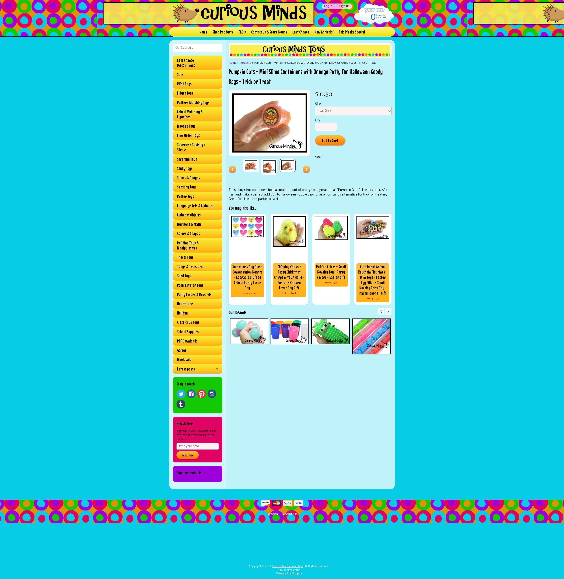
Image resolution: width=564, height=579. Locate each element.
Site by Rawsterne (289, 570)
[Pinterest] (201, 393)
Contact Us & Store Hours (269, 31)
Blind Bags (184, 83)
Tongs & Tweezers (190, 266)
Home (203, 31)
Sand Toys (184, 275)
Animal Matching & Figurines (190, 114)
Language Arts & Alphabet (195, 205)
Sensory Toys (186, 186)
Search (272, 514)
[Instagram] (212, 393)
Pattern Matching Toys (193, 102)
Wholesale (184, 359)
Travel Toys (185, 257)
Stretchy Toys (187, 159)
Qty (317, 120)
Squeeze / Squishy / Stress (191, 147)
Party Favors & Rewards (194, 294)
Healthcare (185, 303)
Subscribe (187, 455)
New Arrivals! (324, 31)
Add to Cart (330, 140)
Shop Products (223, 31)
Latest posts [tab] (186, 369)
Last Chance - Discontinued (186, 63)
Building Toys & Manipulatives (188, 245)
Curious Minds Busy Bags (287, 566)
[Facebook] (191, 393)
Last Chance (300, 31)
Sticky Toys (185, 168)
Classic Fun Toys (188, 322)
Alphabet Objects (189, 214)
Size (318, 104)
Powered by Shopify (289, 573)
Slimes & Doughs (188, 177)
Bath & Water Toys (190, 285)
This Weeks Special (352, 31)
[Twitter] (180, 393)
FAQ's (242, 31)
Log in (328, 6)
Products (245, 62)
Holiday (182, 313)
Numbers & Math (189, 224)
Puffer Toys (185, 196)
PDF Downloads (187, 341)
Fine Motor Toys (188, 135)
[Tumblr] (180, 404)
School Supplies (188, 331)
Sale (180, 74)
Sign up (344, 6)
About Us (290, 514)
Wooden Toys (186, 126)
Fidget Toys (185, 93)
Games (181, 350)
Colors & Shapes (188, 233)
